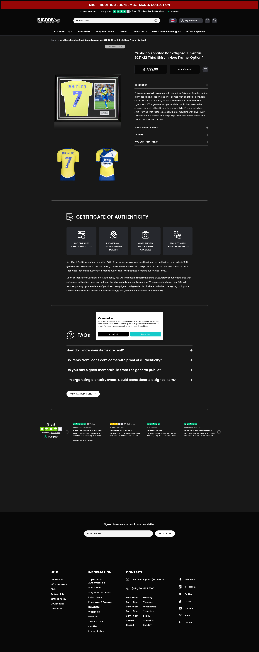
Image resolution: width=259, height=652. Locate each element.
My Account (57, 603)
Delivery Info (57, 594)
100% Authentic (59, 584)
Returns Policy (58, 598)
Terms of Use (95, 621)
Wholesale (94, 611)
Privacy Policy (96, 631)
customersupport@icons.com (148, 579)
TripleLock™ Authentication (96, 581)
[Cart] (214, 20)
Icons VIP (93, 616)
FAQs (53, 589)
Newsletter (94, 607)
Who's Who (94, 587)
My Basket (56, 608)
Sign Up (163, 533)
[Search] (155, 20)
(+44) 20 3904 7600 (143, 588)
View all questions (81, 393)
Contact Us (57, 579)
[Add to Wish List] (205, 69)
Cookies (92, 626)
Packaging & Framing (100, 602)
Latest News (95, 597)
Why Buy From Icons (99, 592)
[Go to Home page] (49, 20)
